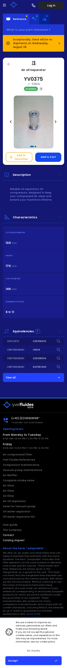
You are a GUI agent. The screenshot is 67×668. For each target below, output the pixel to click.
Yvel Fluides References (19, 459)
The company (12, 530)
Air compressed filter (17, 454)
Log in (51, 5)
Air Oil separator (14, 501)
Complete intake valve (18, 480)
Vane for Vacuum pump (19, 506)
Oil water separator (17, 511)
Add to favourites (18, 157)
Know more (33, 613)
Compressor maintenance (21, 465)
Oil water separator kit (19, 516)
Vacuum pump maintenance (22, 470)
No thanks (33, 650)
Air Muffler (10, 475)
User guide (10, 525)
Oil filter (8, 496)
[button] (32, 146)
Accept (13, 660)
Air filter (8, 485)
